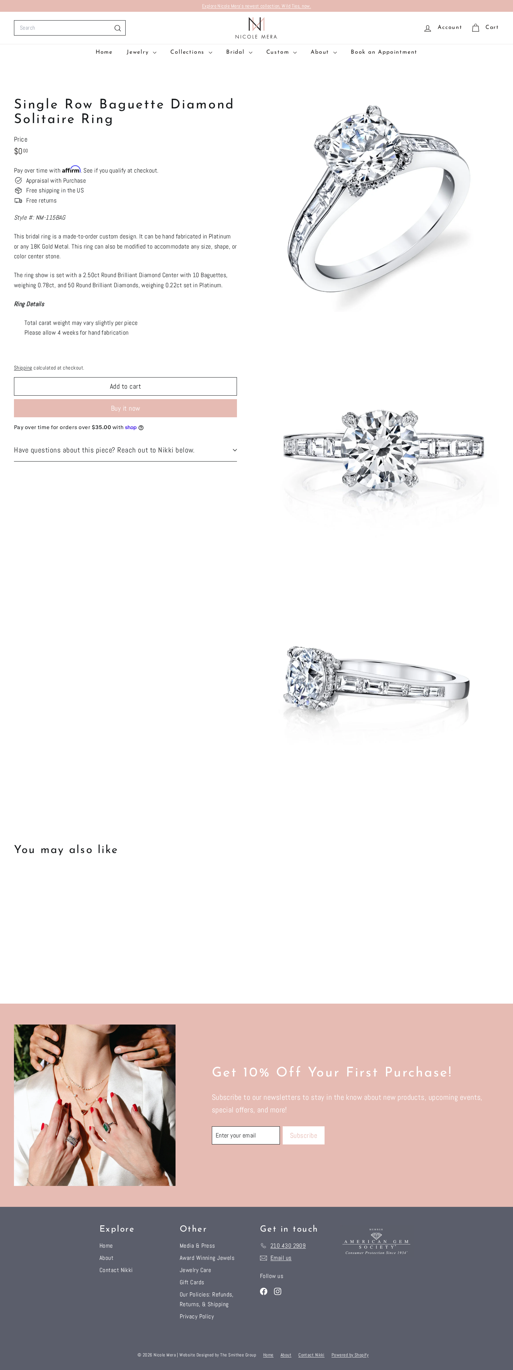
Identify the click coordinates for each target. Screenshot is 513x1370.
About (321, 52)
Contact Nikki (116, 1270)
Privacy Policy (197, 1316)
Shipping (23, 367)
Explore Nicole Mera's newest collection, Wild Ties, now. (256, 6)
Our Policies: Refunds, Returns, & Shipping (207, 1299)
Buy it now (125, 408)
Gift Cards (192, 1282)
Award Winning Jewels (207, 1258)
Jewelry (139, 52)
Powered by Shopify (350, 1355)
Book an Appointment (384, 52)
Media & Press (197, 1245)
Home (104, 52)
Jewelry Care (195, 1270)
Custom (279, 52)
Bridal (236, 52)
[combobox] (70, 28)
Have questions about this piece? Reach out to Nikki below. (104, 450)
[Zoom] (379, 198)
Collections (188, 52)
